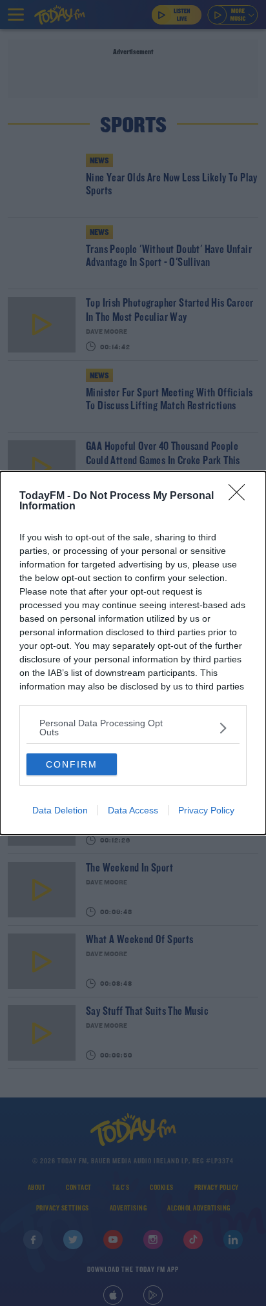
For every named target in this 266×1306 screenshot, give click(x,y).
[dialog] (133, 653)
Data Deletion (60, 810)
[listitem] (133, 728)
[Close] (241, 496)
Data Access (133, 810)
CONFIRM (71, 764)
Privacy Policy (206, 810)
